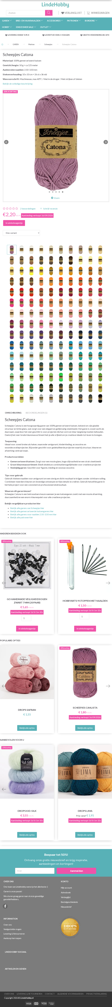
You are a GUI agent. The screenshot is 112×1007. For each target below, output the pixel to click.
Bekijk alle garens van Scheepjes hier (27, 508)
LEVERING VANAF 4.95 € (18, 35)
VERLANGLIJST (73, 12)
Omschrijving (13, 412)
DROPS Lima (85, 810)
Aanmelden (76, 871)
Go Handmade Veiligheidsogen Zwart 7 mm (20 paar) (27, 601)
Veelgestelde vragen (12, 929)
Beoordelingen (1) (36, 412)
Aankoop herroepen (12, 938)
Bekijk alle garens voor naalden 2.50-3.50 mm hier (33, 514)
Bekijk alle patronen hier (21, 517)
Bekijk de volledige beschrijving (18, 83)
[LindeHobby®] (55, 4)
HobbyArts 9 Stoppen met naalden (85, 600)
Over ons (8, 925)
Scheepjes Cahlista (85, 707)
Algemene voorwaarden (70, 994)
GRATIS (86, 35)
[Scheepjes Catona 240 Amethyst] (56, 142)
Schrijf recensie (50, 208)
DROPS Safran (27, 709)
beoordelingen (28, 208)
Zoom (57, 198)
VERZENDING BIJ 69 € (99, 35)
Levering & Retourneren (14, 934)
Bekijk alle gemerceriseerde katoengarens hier (32, 511)
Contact (50, 994)
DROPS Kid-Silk (27, 810)
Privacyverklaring (96, 994)
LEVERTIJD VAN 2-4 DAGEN (57, 35)
